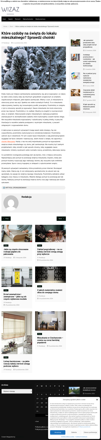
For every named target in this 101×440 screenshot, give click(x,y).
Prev (7, 219)
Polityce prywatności (84, 427)
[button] (97, 400)
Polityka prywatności (42, 429)
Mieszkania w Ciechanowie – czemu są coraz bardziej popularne (50, 340)
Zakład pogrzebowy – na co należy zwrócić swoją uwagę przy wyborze (50, 251)
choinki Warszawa (8, 141)
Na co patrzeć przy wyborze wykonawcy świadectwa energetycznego (89, 78)
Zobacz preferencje (90, 432)
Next (60, 219)
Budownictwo (40, 19)
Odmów (74, 432)
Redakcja (6, 43)
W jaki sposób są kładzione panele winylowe (89, 106)
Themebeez (20, 437)
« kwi (37, 421)
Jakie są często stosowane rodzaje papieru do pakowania (16, 251)
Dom (4, 19)
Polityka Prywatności (81, 436)
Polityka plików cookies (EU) (45, 427)
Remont (18, 19)
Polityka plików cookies (67, 436)
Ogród (10, 19)
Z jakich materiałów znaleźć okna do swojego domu (49, 291)
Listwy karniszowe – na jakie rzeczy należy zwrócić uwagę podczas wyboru (17, 363)
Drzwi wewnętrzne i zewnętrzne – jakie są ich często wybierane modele (15, 296)
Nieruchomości (28, 19)
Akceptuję (57, 432)
